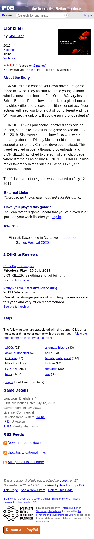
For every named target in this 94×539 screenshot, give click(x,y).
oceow (64, 480)
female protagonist (58, 358)
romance (51, 368)
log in (56, 217)
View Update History (61, 485)
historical (11, 363)
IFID (6, 421)
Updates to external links (27, 452)
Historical (9, 49)
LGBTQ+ (11, 368)
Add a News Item (33, 490)
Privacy (76, 498)
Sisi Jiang (17, 36)
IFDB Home (9, 498)
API (35, 502)
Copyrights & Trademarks (17, 502)
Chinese (11, 358)
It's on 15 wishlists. (59, 69)
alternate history (56, 347)
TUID (7, 426)
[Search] (66, 15)
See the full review (16, 280)
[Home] (47, 6)
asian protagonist (17, 352)
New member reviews (24, 442)
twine (8, 374)
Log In (88, 15)
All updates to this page (26, 462)
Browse (7, 15)
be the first (34, 69)
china (48, 352)
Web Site (9, 58)
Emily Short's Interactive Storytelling (30, 288)
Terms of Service (61, 498)
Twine (40, 417)
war (47, 374)
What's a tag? (41, 337)
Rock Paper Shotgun (18, 266)
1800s (9, 347)
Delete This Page (60, 490)
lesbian (50, 363)
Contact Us (24, 498)
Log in (9, 382)
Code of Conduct (41, 498)
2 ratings (39, 65)
